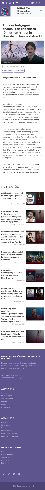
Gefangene (5, 393)
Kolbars (4, 404)
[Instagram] (9, 474)
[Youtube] (19, 474)
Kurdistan (5, 422)
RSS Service (5, 463)
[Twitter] (4, 474)
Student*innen (6, 431)
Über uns (4, 452)
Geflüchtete (5, 407)
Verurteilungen (7, 399)
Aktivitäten (5, 460)
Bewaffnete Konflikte (9, 434)
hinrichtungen (7, 71)
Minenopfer (5, 425)
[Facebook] (14, 474)
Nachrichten (19, 71)
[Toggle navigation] (41, 11)
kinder (3, 428)
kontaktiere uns (7, 455)
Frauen (4, 402)
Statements (5, 457)
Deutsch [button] (37, 3)
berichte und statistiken (10, 437)
